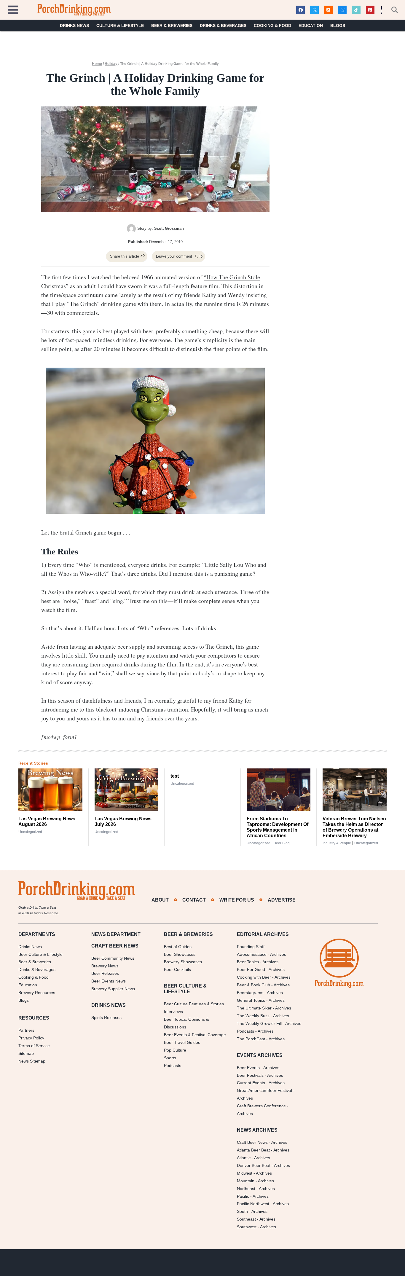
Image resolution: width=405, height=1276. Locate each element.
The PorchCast (251, 1038)
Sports (170, 1057)
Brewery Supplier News (113, 988)
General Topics (251, 1000)
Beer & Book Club (253, 984)
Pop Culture (175, 1050)
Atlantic (244, 1157)
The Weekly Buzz (253, 1015)
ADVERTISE (282, 899)
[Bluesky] (342, 10)
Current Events (251, 1082)
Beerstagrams (250, 992)
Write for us (236, 899)
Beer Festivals (250, 1075)
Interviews (173, 1011)
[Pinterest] (370, 10)
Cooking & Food (272, 25)
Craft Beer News (252, 1142)
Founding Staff (250, 946)
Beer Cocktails (177, 969)
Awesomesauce (252, 954)
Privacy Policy (31, 1038)
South (242, 1211)
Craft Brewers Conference (261, 1105)
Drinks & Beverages (223, 25)
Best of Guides (178, 946)
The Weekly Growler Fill (259, 1023)
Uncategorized (30, 832)
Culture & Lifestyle (120, 25)
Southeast (246, 1219)
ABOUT (160, 899)
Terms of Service (34, 1045)
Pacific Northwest (253, 1203)
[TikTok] (356, 10)
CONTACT (194, 899)
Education (311, 25)
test (174, 776)
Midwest (244, 1173)
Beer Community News (112, 958)
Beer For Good (251, 969)
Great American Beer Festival (264, 1090)
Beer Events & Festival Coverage (195, 1034)
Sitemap (26, 1053)
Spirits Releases (106, 1017)
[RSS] (328, 10)
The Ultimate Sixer (254, 1008)
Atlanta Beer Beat (253, 1150)
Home (97, 64)
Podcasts (172, 1065)
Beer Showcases (179, 954)
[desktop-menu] (13, 9)
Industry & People (337, 843)
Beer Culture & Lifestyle (40, 954)
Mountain (245, 1180)
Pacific (243, 1196)
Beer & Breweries (171, 25)
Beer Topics (248, 961)
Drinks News (74, 25)
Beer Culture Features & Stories (194, 1003)
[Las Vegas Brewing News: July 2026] (127, 789)
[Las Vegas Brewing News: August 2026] (50, 789)
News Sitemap (31, 1061)
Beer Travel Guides (182, 1042)
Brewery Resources (36, 992)
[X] (314, 10)
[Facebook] (300, 10)
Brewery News (104, 966)
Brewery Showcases (183, 961)
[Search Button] (391, 10)
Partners (26, 1030)
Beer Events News (108, 981)
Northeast (246, 1188)
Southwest (246, 1226)
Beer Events (248, 1067)
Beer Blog (282, 843)
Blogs (337, 25)
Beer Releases (105, 973)
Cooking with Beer (254, 977)
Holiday (111, 64)
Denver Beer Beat (253, 1165)
